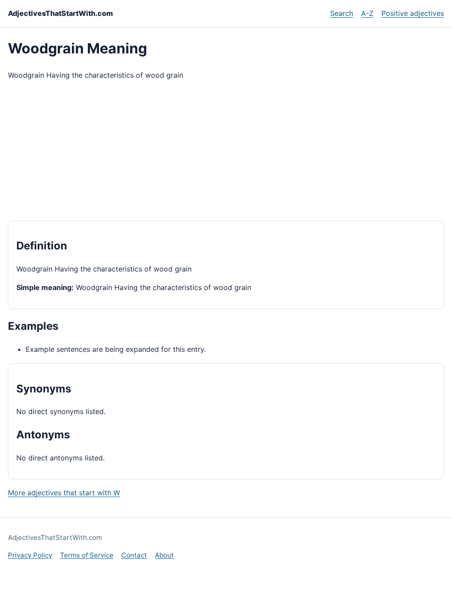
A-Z (367, 13)
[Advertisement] (226, 151)
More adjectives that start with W (64, 492)
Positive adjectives (412, 13)
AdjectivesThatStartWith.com (60, 13)
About (164, 555)
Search (341, 13)
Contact (134, 555)
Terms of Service (86, 555)
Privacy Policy (30, 555)
